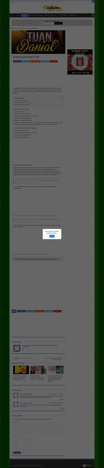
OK (52, 236)
